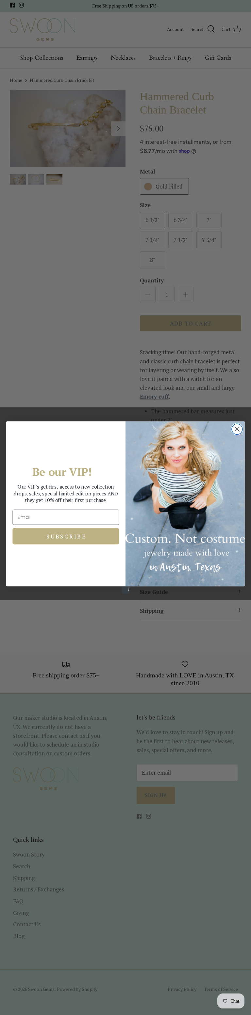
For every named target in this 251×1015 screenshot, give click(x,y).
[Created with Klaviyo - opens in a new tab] (125, 590)
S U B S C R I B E (65, 535)
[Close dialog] (237, 429)
